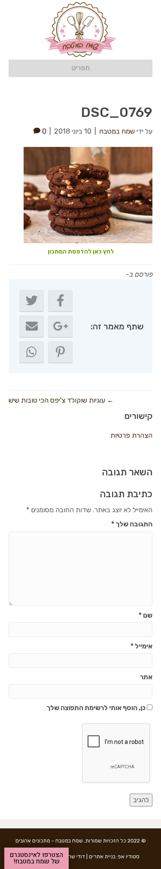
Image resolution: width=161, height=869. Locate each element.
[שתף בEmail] (31, 326)
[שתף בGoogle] (60, 326)
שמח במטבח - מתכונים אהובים (49, 841)
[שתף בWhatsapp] (31, 352)
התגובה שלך (131, 524)
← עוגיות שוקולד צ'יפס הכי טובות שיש (61, 400)
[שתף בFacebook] (60, 300)
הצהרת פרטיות (131, 435)
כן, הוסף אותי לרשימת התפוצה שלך (96, 708)
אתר (146, 677)
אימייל (141, 646)
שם (145, 615)
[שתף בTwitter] (31, 300)
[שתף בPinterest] (60, 352)
